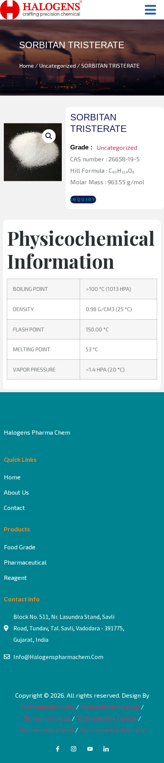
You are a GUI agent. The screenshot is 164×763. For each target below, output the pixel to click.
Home (26, 65)
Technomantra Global (109, 706)
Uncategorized (57, 65)
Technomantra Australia (112, 729)
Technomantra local (46, 729)
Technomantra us (46, 718)
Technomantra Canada (106, 718)
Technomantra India (47, 706)
